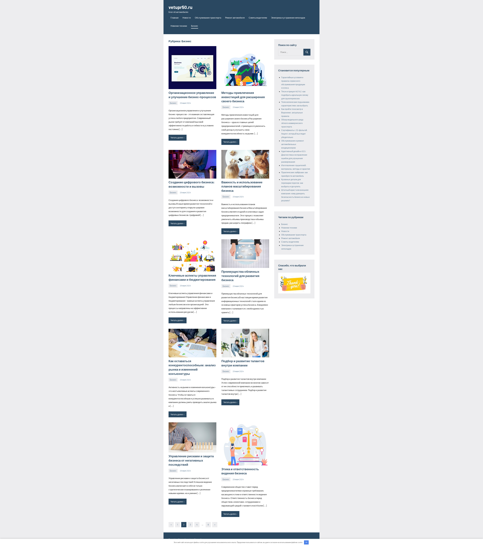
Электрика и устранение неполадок (288, 17)
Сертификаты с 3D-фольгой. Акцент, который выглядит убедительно (294, 133)
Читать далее (177, 137)
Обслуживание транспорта (208, 17)
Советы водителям (258, 17)
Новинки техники (179, 26)
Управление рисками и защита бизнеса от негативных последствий (191, 460)
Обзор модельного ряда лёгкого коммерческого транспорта (292, 123)
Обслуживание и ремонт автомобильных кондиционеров (292, 144)
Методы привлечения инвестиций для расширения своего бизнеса (243, 97)
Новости (187, 17)
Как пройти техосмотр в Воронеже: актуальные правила (292, 112)
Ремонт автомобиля (235, 17)
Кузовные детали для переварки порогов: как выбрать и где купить (292, 183)
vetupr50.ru (180, 7)
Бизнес (194, 26)
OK (306, 542)
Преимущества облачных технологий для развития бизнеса (240, 276)
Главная (174, 17)
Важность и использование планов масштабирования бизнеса (241, 186)
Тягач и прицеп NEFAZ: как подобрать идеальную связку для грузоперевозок (294, 95)
